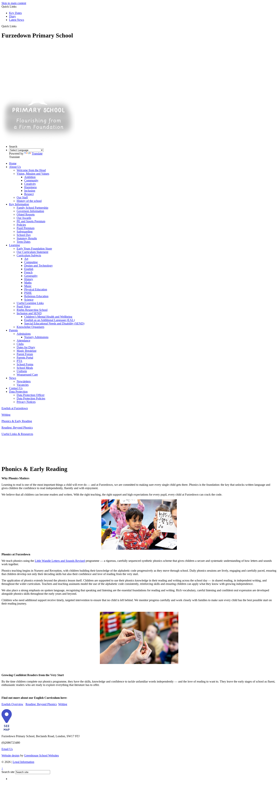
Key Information (19, 204)
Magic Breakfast (26, 350)
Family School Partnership (32, 207)
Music (28, 286)
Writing (6, 414)
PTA (19, 361)
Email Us (7, 749)
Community (31, 180)
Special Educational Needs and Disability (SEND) (54, 323)
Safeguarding (25, 231)
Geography (31, 275)
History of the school (29, 200)
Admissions (24, 333)
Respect (29, 194)
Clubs (20, 344)
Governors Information (30, 211)
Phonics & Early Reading (17, 421)
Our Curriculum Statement (32, 252)
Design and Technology (38, 265)
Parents (13, 330)
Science (28, 299)
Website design (10, 755)
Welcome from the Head (31, 170)
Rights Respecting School (32, 309)
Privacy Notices (26, 401)
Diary (12, 16)
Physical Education (35, 289)
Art (26, 258)
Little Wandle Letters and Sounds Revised (60, 560)
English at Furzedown (15, 408)
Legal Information (23, 762)
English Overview (12, 704)
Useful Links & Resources (17, 434)
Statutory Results (27, 238)
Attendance (23, 340)
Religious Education (36, 296)
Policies (21, 224)
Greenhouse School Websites (41, 755)
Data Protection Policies (31, 398)
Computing (31, 262)
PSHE (28, 292)
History (28, 279)
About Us (15, 166)
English (28, 269)
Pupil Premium (25, 228)
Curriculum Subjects (29, 255)
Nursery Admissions (36, 337)
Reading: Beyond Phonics (17, 427)
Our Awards (24, 217)
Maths (28, 282)
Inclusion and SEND (29, 313)
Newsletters (24, 381)
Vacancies (23, 384)
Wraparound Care (27, 374)
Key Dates (15, 13)
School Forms (25, 364)
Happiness (30, 187)
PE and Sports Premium (31, 221)
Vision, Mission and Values (33, 173)
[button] (18, 26)
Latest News (16, 19)
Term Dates (23, 241)
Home (12, 163)
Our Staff (22, 197)
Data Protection (18, 391)
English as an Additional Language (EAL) (49, 320)
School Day (24, 235)
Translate (37, 153)
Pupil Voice (23, 306)
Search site (8, 772)
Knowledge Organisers (30, 326)
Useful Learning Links (30, 303)
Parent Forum (25, 354)
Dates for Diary (26, 347)
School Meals (25, 367)
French (28, 272)
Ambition (30, 177)
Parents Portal (25, 357)
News (12, 378)
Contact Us (16, 388)
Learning (14, 245)
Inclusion (29, 190)
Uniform (22, 371)
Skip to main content (14, 3)
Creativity (30, 183)
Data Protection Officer (30, 395)
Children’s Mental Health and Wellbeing (48, 316)
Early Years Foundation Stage (34, 248)
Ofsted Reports (26, 214)
